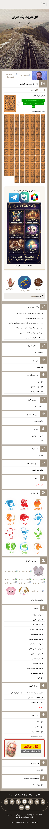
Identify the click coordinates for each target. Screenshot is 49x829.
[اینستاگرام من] (24, 802)
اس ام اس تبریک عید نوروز (34, 318)
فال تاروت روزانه (37, 614)
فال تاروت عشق (38, 663)
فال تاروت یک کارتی (25, 16)
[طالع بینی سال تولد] (24, 581)
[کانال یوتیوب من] (27, 807)
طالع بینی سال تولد (37, 600)
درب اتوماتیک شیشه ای (35, 697)
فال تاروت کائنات (37, 624)
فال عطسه (39, 770)
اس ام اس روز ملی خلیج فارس (33, 337)
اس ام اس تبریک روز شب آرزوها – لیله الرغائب (29, 327)
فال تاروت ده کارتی (37, 658)
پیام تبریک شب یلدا (37, 736)
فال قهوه (40, 381)
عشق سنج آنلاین (37, 470)
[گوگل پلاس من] (6, 802)
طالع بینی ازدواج (38, 421)
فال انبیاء (40, 367)
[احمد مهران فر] (39, 76)
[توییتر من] (12, 802)
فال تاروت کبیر (38, 619)
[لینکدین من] (21, 807)
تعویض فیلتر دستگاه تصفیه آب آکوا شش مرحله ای (27, 692)
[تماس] (18, 802)
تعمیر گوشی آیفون (37, 702)
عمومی (33, 296)
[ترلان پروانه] (25, 76)
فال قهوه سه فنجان (37, 386)
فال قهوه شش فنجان (36, 391)
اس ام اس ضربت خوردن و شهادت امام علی (29, 313)
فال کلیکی (40, 455)
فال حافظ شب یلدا (37, 731)
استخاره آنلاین (38, 352)
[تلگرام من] (36, 802)
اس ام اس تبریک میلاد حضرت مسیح (31, 332)
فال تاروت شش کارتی (36, 648)
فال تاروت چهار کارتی (36, 639)
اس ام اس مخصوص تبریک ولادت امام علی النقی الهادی (26, 323)
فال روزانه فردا (38, 784)
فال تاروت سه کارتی (36, 634)
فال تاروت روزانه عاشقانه (35, 668)
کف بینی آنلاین (38, 406)
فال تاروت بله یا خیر (36, 673)
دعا (42, 440)
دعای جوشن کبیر (37, 435)
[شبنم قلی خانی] (10, 76)
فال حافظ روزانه (38, 726)
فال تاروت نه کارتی (37, 653)
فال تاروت (40, 677)
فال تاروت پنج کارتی (36, 643)
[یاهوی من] (43, 802)
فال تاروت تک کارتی (36, 629)
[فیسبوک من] (30, 802)
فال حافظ (40, 722)
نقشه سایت (15, 822)
